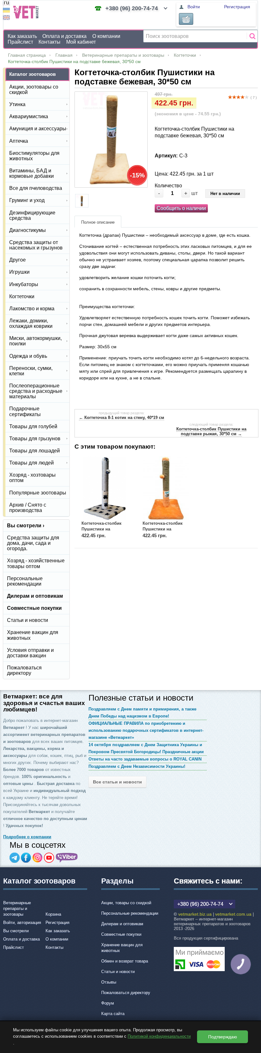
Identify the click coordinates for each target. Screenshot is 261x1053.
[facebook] (26, 858)
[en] (6, 18)
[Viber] (66, 858)
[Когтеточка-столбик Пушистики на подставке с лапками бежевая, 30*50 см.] (105, 488)
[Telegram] (15, 858)
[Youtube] (49, 858)
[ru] (6, 3)
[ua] (6, 11)
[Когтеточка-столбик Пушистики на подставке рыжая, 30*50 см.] (166, 488)
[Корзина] (186, 19)
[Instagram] (37, 858)
